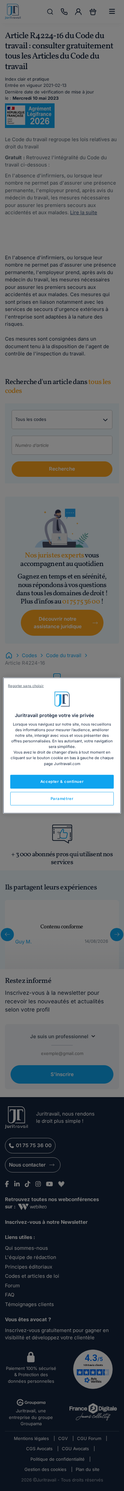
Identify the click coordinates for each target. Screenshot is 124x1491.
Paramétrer (62, 798)
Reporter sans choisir (26, 685)
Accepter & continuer (62, 781)
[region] (62, 745)
